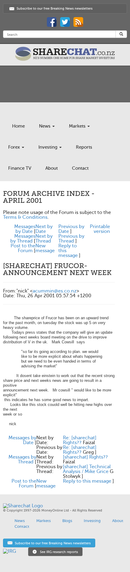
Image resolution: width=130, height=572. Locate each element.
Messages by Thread (22, 238)
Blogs (67, 520)
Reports (84, 147)
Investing (48, 147)
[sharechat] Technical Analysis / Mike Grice (87, 469)
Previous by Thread (71, 238)
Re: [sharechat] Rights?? (79, 440)
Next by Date (44, 229)
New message (45, 248)
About (51, 168)
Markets (78, 126)
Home (18, 126)
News (45, 126)
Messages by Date (24, 229)
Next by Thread (44, 238)
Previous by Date (71, 229)
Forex (14, 147)
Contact (80, 168)
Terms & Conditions (25, 217)
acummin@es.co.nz (54, 291)
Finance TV (19, 168)
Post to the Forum (23, 248)
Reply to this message (87, 481)
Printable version (100, 229)
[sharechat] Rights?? (85, 457)
